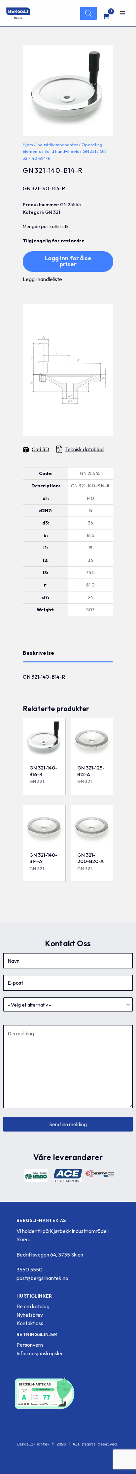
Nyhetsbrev (30, 1315)
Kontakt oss (30, 1323)
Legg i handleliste (42, 279)
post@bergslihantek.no (42, 1278)
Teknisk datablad (84, 449)
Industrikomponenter (57, 144)
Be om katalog (33, 1306)
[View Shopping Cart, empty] (106, 16)
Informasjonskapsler (40, 1353)
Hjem (28, 144)
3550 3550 (30, 1269)
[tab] (68, 653)
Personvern (30, 1344)
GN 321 (89, 151)
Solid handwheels (62, 151)
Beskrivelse (38, 652)
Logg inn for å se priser (68, 261)
